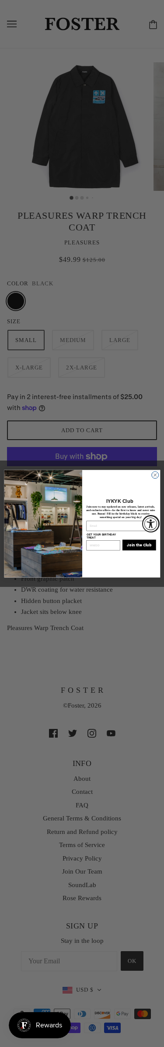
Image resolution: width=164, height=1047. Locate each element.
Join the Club (138, 544)
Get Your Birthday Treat (101, 536)
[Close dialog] (154, 474)
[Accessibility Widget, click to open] (151, 523)
